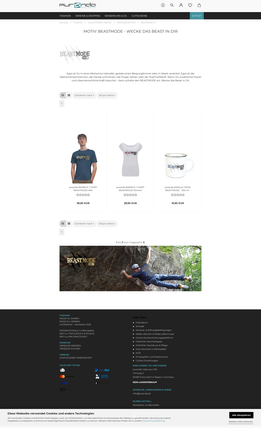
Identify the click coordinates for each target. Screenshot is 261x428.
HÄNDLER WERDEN (70, 345)
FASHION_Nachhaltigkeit (149, 341)
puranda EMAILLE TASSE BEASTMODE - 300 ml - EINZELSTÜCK (178, 188)
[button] (181, 5)
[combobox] (84, 95)
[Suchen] (172, 5)
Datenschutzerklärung (153, 421)
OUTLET (196, 15)
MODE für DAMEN (69, 318)
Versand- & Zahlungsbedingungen (154, 330)
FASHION (65, 15)
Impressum (142, 322)
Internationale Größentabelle (151, 349)
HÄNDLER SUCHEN (70, 348)
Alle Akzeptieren (241, 415)
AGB (138, 353)
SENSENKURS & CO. (116, 15)
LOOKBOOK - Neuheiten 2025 (75, 324)
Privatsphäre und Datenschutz (152, 356)
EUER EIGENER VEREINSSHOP (76, 357)
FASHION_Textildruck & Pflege (152, 345)
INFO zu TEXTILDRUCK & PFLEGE (77, 333)
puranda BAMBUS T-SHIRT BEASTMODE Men (83, 188)
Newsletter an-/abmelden (146, 405)
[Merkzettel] (190, 5)
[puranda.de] (79, 5)
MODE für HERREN (70, 321)
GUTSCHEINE (139, 15)
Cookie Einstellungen (147, 360)
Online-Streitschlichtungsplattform (154, 337)
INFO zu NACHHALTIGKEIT (73, 336)
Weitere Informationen (241, 421)
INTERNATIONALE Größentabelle (77, 330)
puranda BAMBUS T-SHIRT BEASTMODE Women (130, 188)
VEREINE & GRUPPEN (87, 15)
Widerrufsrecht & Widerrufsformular (155, 334)
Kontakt (140, 326)
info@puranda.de (142, 393)
